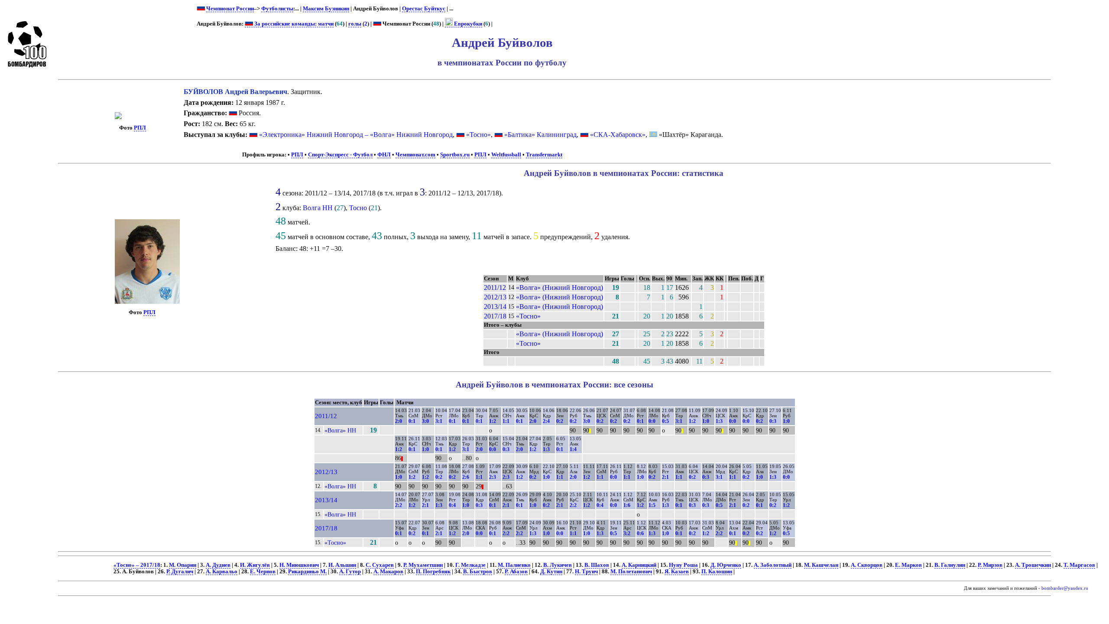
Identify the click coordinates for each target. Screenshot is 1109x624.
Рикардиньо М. (307, 572)
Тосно (358, 207)
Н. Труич (586, 572)
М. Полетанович (631, 572)
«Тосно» (478, 134)
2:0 (398, 421)
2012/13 (495, 297)
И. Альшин (342, 565)
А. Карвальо (221, 572)
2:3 (492, 477)
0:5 (665, 421)
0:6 (640, 533)
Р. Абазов (516, 572)
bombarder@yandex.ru (1064, 588)
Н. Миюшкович (299, 565)
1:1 (506, 421)
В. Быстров (477, 572)
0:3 (772, 421)
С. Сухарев (380, 565)
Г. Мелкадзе (470, 565)
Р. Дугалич (179, 572)
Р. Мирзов (990, 565)
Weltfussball (506, 155)
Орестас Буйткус (423, 9)
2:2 (398, 505)
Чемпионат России (230, 9)
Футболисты (277, 9)
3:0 (425, 421)
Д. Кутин (551, 572)
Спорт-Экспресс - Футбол (340, 155)
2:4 (546, 421)
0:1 (412, 421)
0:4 (452, 505)
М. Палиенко (514, 565)
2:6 (465, 477)
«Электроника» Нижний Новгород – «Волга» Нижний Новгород (356, 134)
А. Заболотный (772, 565)
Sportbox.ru (455, 155)
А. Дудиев (218, 565)
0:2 (559, 421)
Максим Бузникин (326, 9)
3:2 (626, 533)
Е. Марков (908, 565)
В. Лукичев (557, 565)
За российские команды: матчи (293, 24)
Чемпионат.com (415, 155)
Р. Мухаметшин (423, 565)
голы (354, 24)
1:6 (626, 505)
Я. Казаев (677, 572)
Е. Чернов (263, 572)
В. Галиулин (949, 565)
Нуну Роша (683, 565)
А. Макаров (388, 572)
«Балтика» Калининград (540, 134)
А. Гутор (350, 572)
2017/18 (495, 316)
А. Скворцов (866, 565)
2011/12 (495, 287)
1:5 (652, 505)
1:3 (719, 421)
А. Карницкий (639, 565)
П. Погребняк (433, 572)
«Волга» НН (340, 430)
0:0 (652, 421)
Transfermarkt (544, 155)
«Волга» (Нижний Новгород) (559, 287)
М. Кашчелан (821, 565)
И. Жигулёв (255, 565)
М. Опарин (182, 565)
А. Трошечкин (1033, 565)
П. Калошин (716, 572)
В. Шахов (596, 565)
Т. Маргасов (1079, 565)
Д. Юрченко (725, 565)
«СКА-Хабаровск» (617, 134)
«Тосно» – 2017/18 (136, 565)
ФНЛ (384, 155)
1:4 (573, 449)
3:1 (438, 421)
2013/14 (495, 306)
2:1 (665, 477)
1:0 (705, 421)
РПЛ (140, 128)
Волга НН (318, 207)
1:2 (492, 421)
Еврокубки (467, 24)
